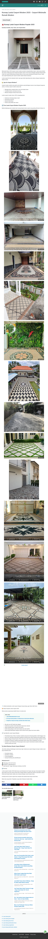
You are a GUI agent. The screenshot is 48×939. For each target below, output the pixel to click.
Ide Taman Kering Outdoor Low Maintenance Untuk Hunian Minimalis (20, 718)
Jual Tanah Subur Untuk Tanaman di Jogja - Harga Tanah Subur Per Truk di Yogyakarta (23, 890)
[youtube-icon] (39, 1)
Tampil (8, 20)
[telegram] (41, 785)
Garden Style (25, 937)
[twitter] (15, 785)
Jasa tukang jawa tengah (8, 918)
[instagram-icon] (37, 1)
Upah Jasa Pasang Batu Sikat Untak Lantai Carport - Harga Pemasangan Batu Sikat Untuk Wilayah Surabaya (24, 857)
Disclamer (27, 934)
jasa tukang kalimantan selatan (10, 927)
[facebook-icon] (34, 1)
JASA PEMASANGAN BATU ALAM (13, 716)
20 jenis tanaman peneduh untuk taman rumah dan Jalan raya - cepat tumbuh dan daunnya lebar (23, 839)
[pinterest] (24, 785)
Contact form (15, 934)
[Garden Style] (6, 2)
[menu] (3, 5)
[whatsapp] (32, 785)
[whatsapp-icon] (42, 1)
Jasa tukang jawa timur (8, 920)
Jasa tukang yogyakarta (8, 925)
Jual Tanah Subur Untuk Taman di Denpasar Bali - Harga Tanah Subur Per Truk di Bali (23, 848)
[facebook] (6, 785)
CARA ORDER (21, 934)
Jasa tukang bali (6, 916)
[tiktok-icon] (45, 1)
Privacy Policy (33, 934)
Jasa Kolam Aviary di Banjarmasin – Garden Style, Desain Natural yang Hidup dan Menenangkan (23, 866)
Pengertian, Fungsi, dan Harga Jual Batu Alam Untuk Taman (18, 720)
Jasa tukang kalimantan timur (9, 922)
